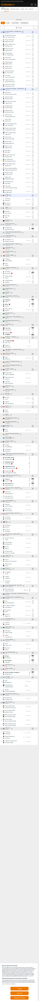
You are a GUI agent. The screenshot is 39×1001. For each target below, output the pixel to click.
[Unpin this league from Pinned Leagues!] (22, 32)
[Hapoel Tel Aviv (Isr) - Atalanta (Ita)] (19, 156)
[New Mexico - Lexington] (19, 661)
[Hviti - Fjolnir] (19, 430)
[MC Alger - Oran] (19, 216)
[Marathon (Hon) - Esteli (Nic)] (19, 463)
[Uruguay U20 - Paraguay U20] (19, 698)
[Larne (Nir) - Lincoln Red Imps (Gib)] (19, 187)
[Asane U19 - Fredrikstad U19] (19, 492)
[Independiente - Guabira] (19, 281)
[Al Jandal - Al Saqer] (19, 582)
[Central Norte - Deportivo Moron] (19, 228)
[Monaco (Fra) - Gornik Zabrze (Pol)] (19, 115)
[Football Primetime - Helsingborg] (19, 606)
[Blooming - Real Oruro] (19, 272)
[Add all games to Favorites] (1, 32)
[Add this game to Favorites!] (1, 36)
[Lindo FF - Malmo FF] (19, 615)
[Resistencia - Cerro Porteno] (19, 510)
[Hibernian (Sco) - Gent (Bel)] (19, 182)
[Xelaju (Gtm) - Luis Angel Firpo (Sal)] (19, 472)
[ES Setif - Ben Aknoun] (19, 212)
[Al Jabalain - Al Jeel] (19, 573)
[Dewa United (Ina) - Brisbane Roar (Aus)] (19, 707)
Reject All (19, 993)
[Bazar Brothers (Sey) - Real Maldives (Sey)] (19, 715)
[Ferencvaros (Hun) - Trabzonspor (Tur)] (19, 85)
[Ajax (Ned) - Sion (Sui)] (19, 151)
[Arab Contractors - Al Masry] (19, 378)
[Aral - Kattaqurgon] (19, 681)
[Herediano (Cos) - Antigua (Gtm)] (19, 458)
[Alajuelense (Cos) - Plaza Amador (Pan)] (19, 467)
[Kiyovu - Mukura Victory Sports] (19, 560)
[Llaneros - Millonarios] (19, 346)
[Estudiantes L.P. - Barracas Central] (19, 240)
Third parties (30, 976)
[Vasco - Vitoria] (19, 305)
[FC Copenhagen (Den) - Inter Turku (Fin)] (19, 124)
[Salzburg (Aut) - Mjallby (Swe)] (19, 63)
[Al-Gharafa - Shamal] (19, 526)
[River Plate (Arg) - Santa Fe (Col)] (19, 590)
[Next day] (35, 27)
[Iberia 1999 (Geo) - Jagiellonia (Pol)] (19, 40)
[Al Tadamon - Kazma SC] (19, 450)
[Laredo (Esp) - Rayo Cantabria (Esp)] (19, 720)
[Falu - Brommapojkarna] (19, 602)
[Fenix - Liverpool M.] (19, 644)
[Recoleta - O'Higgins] (19, 333)
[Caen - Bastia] (19, 411)
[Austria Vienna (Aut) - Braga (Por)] (19, 164)
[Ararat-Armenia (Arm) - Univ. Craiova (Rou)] (19, 36)
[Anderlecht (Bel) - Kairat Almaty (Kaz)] (19, 81)
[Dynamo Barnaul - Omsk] (19, 539)
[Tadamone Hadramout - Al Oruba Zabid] (19, 741)
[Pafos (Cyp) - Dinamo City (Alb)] (19, 138)
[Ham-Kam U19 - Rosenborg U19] (19, 497)
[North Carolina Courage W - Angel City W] (19, 673)
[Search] (31, 4)
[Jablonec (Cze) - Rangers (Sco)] (19, 98)
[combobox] (19, 27)
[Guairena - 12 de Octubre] (19, 505)
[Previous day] (2, 27)
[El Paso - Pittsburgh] (19, 657)
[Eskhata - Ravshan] (19, 623)
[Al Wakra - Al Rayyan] (19, 530)
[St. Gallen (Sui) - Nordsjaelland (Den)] (19, 160)
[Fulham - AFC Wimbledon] (19, 402)
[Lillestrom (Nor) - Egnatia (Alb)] (19, 49)
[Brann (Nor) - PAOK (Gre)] (19, 120)
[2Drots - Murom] (19, 547)
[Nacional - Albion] (19, 649)
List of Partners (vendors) (8, 984)
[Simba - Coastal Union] (19, 636)
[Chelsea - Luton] (19, 398)
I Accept (19, 988)
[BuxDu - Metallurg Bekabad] (19, 690)
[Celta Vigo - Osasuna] (19, 199)
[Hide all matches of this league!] (36, 32)
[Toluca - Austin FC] (19, 480)
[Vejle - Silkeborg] (19, 358)
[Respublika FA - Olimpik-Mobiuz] (19, 686)
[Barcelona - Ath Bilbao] (19, 204)
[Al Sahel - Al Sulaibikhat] (19, 446)
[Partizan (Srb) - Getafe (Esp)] (19, 191)
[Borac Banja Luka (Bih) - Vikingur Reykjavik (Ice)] (19, 169)
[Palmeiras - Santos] (19, 301)
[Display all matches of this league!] (36, 221)
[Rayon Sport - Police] (19, 565)
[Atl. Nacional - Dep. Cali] (19, 341)
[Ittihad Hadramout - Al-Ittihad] (19, 737)
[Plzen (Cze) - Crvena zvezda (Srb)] (19, 58)
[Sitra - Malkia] (19, 264)
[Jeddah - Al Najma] (19, 577)
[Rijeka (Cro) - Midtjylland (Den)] (19, 178)
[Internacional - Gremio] (19, 309)
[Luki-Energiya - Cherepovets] (19, 543)
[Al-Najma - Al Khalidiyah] (19, 260)
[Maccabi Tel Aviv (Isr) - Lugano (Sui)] (19, 102)
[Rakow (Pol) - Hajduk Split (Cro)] (19, 142)
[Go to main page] (9, 5)
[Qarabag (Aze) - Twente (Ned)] (19, 107)
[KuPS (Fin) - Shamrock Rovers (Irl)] (19, 93)
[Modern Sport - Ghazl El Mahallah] (19, 373)
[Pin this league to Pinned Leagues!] (10, 208)
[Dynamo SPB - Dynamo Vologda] (19, 552)
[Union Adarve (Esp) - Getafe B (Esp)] (19, 711)
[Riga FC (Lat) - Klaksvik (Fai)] (19, 147)
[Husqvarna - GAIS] (19, 611)
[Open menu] (35, 4)
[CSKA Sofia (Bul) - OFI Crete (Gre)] (19, 72)
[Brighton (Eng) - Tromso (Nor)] (19, 173)
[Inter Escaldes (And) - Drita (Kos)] (19, 133)
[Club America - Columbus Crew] (19, 484)
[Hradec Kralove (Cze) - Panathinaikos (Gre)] (19, 129)
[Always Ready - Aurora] (19, 277)
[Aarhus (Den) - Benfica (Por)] (19, 67)
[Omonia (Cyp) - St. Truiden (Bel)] (19, 54)
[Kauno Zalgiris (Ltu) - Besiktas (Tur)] (19, 45)
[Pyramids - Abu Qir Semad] (19, 382)
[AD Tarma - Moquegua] (19, 518)
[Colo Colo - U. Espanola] (19, 329)
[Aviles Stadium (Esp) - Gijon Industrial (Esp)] (19, 724)
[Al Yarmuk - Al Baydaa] (19, 733)
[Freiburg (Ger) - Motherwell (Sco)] (19, 111)
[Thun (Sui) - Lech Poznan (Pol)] (19, 76)
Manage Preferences (19, 997)
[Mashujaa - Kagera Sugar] (19, 631)
